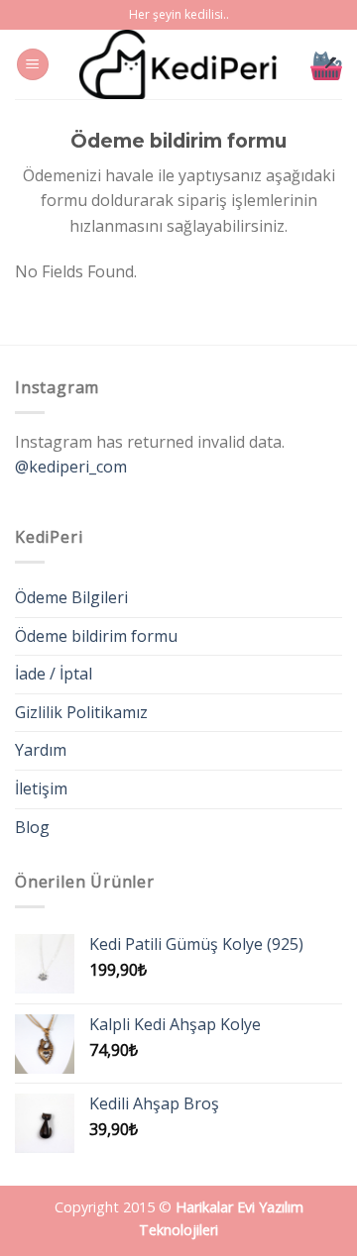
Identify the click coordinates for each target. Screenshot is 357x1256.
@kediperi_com (71, 466)
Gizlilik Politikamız (81, 712)
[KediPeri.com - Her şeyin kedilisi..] (178, 64)
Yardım (40, 750)
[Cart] (326, 64)
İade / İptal (53, 673)
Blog (32, 827)
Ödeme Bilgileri (71, 597)
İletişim (41, 788)
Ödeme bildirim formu (96, 636)
